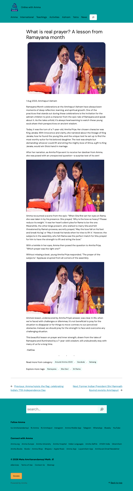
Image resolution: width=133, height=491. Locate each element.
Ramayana (51, 369)
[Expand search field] (93, 17)
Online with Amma (31, 7)
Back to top (116, 482)
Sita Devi (64, 369)
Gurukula (81, 362)
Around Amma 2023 (64, 362)
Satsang (92, 362)
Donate (16, 476)
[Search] (102, 409)
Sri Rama (77, 369)
